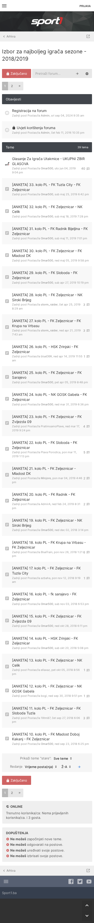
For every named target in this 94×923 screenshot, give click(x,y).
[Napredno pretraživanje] (87, 73)
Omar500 (47, 168)
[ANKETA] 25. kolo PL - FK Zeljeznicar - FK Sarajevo (47, 375)
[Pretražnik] (77, 73)
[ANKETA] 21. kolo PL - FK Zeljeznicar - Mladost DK (44, 471)
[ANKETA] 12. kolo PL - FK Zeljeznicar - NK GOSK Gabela (47, 688)
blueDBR (46, 356)
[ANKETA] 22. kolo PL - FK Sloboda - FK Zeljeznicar (44, 445)
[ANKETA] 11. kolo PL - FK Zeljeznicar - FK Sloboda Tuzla (46, 710)
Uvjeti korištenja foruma (36, 128)
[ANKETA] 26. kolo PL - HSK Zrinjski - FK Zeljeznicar (45, 349)
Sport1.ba (9, 893)
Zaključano (18, 73)
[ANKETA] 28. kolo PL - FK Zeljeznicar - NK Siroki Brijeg (47, 297)
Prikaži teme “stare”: (44, 758)
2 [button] (12, 86)
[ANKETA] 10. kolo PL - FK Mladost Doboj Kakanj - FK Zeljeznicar (45, 736)
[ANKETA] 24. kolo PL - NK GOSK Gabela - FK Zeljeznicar (49, 397)
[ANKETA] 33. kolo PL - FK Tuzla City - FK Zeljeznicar (46, 187)
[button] (19, 86)
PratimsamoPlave (52, 426)
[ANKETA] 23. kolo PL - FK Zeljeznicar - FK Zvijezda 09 (47, 419)
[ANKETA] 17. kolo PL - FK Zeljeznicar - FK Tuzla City (46, 570)
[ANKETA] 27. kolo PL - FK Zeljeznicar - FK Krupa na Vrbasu (46, 323)
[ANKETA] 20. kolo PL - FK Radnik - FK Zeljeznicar (43, 497)
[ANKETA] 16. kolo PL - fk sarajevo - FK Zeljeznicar (44, 596)
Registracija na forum (29, 110)
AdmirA (45, 504)
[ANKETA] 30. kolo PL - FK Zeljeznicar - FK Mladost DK (47, 253)
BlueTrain (46, 552)
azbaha (45, 578)
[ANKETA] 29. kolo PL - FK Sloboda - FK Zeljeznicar (44, 275)
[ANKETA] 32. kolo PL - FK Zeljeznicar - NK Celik (47, 209)
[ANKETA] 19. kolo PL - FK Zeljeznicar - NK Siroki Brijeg (47, 522)
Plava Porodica (50, 452)
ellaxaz (45, 670)
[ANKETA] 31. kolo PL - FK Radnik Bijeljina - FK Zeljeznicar (50, 231)
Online (16, 806)
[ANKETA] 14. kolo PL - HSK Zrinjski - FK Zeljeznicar (45, 640)
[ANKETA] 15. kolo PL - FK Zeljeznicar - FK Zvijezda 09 (46, 618)
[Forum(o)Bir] (88, 36)
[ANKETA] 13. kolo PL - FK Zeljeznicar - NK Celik (47, 662)
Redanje (31, 766)
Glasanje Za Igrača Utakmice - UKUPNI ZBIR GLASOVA (48, 161)
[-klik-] (79, 766)
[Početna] (47, 21)
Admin (45, 115)
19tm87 (45, 718)
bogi (44, 696)
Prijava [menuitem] (85, 6)
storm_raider (49, 304)
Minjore (46, 478)
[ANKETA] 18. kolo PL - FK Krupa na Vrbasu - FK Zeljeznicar (49, 545)
